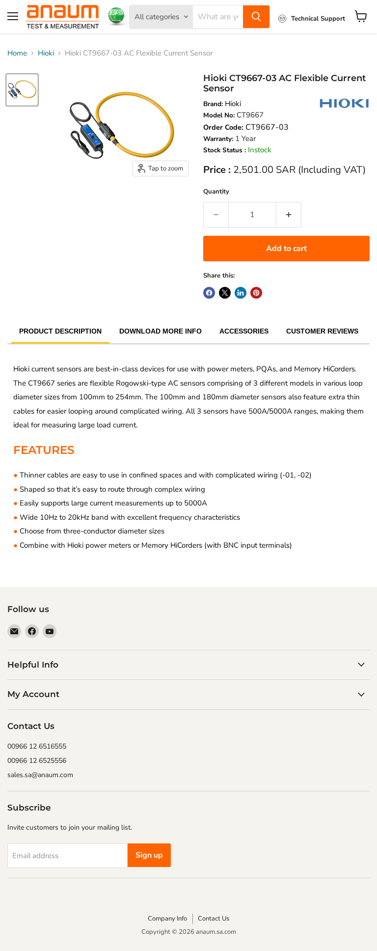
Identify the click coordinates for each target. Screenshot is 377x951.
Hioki (46, 53)
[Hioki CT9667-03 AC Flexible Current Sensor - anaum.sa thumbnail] (22, 90)
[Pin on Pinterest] (256, 293)
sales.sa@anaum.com (40, 775)
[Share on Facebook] (209, 293)
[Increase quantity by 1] (288, 214)
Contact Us (213, 918)
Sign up (149, 855)
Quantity (216, 191)
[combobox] (218, 16)
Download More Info (160, 331)
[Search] (256, 16)
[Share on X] (225, 293)
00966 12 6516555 (36, 746)
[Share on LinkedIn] (240, 293)
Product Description (60, 331)
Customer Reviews (322, 331)
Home (17, 53)
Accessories (244, 331)
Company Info (167, 918)
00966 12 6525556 (36, 760)
